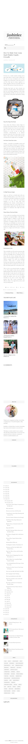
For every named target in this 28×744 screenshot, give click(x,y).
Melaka (5, 688)
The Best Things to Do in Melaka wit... (9, 355)
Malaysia (6, 680)
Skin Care (6, 663)
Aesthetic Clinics (14, 669)
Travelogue (12, 667)
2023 (6, 489)
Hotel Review (6, 673)
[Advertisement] (14, 17)
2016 (6, 610)
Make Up (18, 671)
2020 (6, 495)
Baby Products (7, 665)
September (8, 592)
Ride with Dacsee (9, 508)
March (7, 603)
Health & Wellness (19, 663)
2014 (6, 614)
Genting (13, 690)
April (7, 601)
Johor (18, 690)
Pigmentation (7, 682)
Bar (5, 686)
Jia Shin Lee (6, 60)
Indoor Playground (15, 678)
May (7, 599)
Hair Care (13, 673)
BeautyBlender (7, 690)
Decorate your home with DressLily (13, 511)
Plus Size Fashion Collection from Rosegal (15, 517)
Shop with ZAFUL (10, 528)
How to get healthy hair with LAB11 (13, 576)
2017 (6, 609)
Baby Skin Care (7, 678)
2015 (6, 612)
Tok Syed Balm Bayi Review (15, 642)
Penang (14, 686)
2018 (6, 499)
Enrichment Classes (8, 684)
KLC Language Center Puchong (12, 573)
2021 (6, 493)
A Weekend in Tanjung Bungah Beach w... (9, 336)
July (7, 595)
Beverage (13, 671)
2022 (6, 491)
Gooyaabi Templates (14, 742)
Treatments (6, 669)
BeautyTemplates (14, 740)
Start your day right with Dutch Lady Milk (15, 571)
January (7, 607)
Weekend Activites (19, 665)
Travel (14, 289)
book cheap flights (20, 277)
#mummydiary (10, 289)
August (7, 594)
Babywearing (17, 688)
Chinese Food (6, 671)
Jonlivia (15, 684)
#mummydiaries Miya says (11, 542)
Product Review (19, 673)
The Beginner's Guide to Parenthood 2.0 (14, 544)
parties (20, 684)
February (8, 605)
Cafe (13, 665)
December (8, 500)
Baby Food (11, 688)
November (8, 502)
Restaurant (12, 663)
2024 (6, 487)
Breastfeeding (16, 680)
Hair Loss (9, 686)
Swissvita (13, 682)
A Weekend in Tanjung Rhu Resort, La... (10, 317)
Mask (10, 680)
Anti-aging (19, 667)
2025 (6, 486)
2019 (6, 497)
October (8, 590)
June (7, 597)
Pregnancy (6, 667)
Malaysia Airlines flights (17, 125)
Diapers (18, 686)
